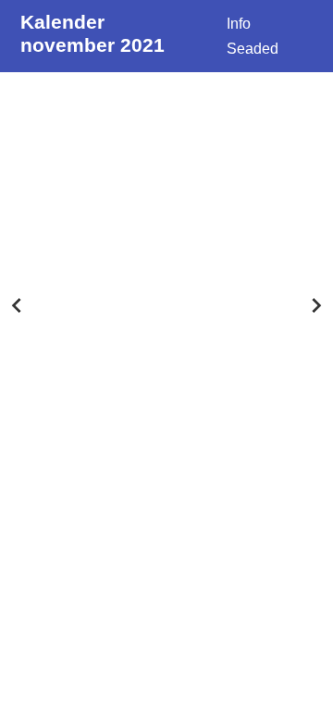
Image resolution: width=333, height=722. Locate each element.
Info (239, 23)
